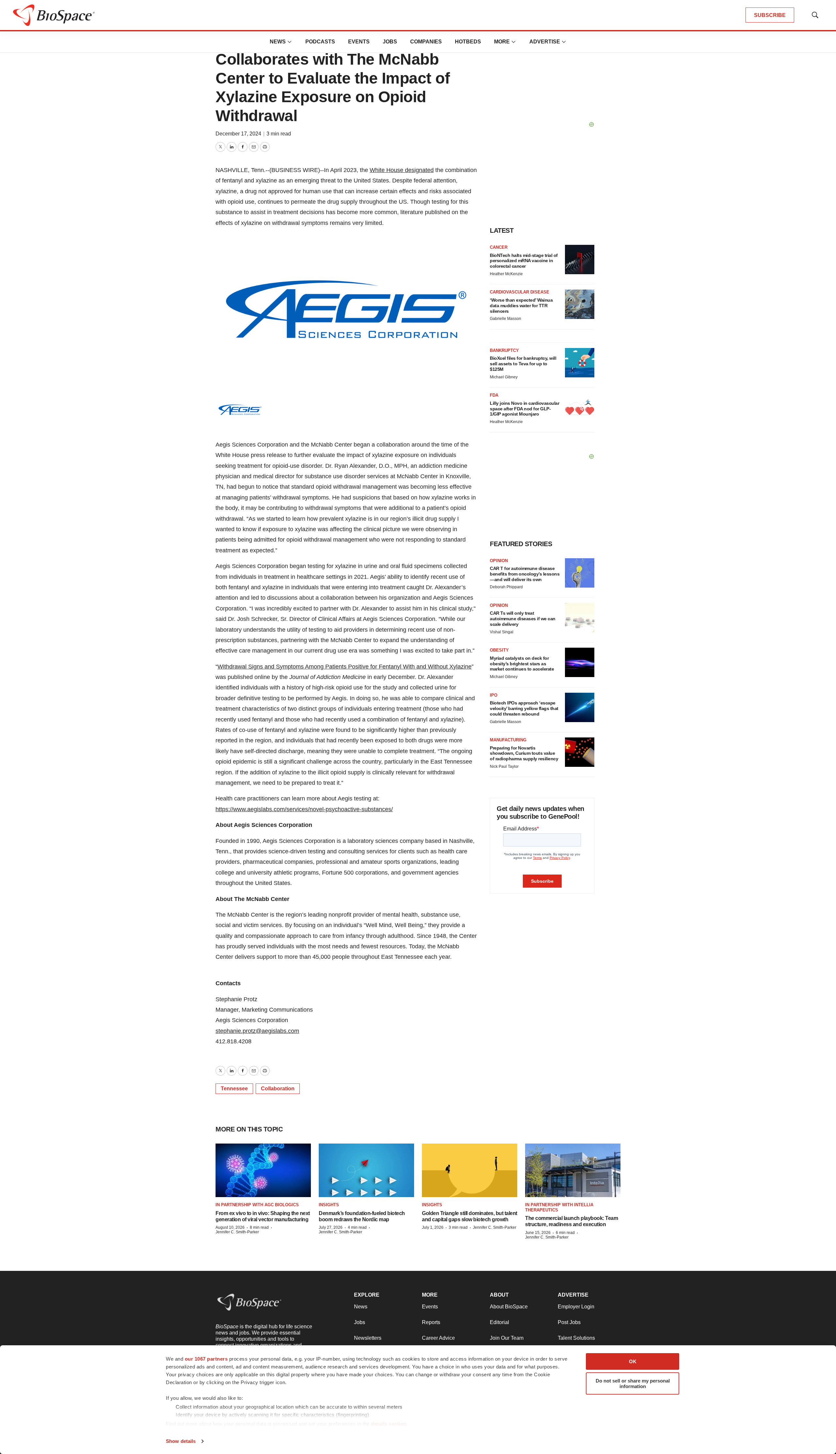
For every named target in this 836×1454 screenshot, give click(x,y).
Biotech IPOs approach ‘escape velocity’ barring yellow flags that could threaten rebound (524, 708)
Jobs (390, 41)
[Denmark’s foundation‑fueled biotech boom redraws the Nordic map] (366, 1170)
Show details (181, 1441)
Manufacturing (508, 739)
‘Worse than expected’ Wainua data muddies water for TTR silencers (521, 305)
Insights (329, 1204)
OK (632, 1361)
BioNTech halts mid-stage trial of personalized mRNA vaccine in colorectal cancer (524, 261)
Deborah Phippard (506, 587)
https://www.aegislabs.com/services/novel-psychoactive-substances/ (304, 809)
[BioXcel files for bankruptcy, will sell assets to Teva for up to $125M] (579, 362)
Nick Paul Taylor (504, 766)
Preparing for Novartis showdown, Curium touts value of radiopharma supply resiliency (524, 753)
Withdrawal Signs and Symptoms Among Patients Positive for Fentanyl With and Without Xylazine (344, 666)
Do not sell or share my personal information (633, 1383)
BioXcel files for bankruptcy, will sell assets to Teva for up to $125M (523, 364)
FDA (494, 395)
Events (359, 41)
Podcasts (320, 41)
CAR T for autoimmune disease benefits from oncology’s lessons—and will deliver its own (524, 574)
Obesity (499, 650)
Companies (426, 41)
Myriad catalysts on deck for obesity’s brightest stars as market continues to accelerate (522, 664)
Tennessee (234, 1088)
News (278, 41)
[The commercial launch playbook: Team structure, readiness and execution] (572, 1170)
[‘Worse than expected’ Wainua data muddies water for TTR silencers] (579, 304)
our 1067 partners (206, 1359)
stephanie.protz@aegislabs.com (257, 1031)
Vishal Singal (501, 632)
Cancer (498, 247)
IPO (493, 695)
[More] (289, 41)
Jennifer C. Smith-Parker (237, 1232)
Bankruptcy (504, 350)
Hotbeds (468, 41)
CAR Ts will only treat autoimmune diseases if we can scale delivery (522, 618)
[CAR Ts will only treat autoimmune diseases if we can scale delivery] (579, 617)
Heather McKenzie (506, 274)
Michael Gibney (504, 377)
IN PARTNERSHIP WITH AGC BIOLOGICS (257, 1204)
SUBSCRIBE (770, 15)
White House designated (402, 170)
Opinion (499, 560)
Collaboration (278, 1088)
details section (389, 1424)
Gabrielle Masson (505, 318)
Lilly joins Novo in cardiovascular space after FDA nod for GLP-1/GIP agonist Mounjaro (524, 409)
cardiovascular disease (519, 292)
